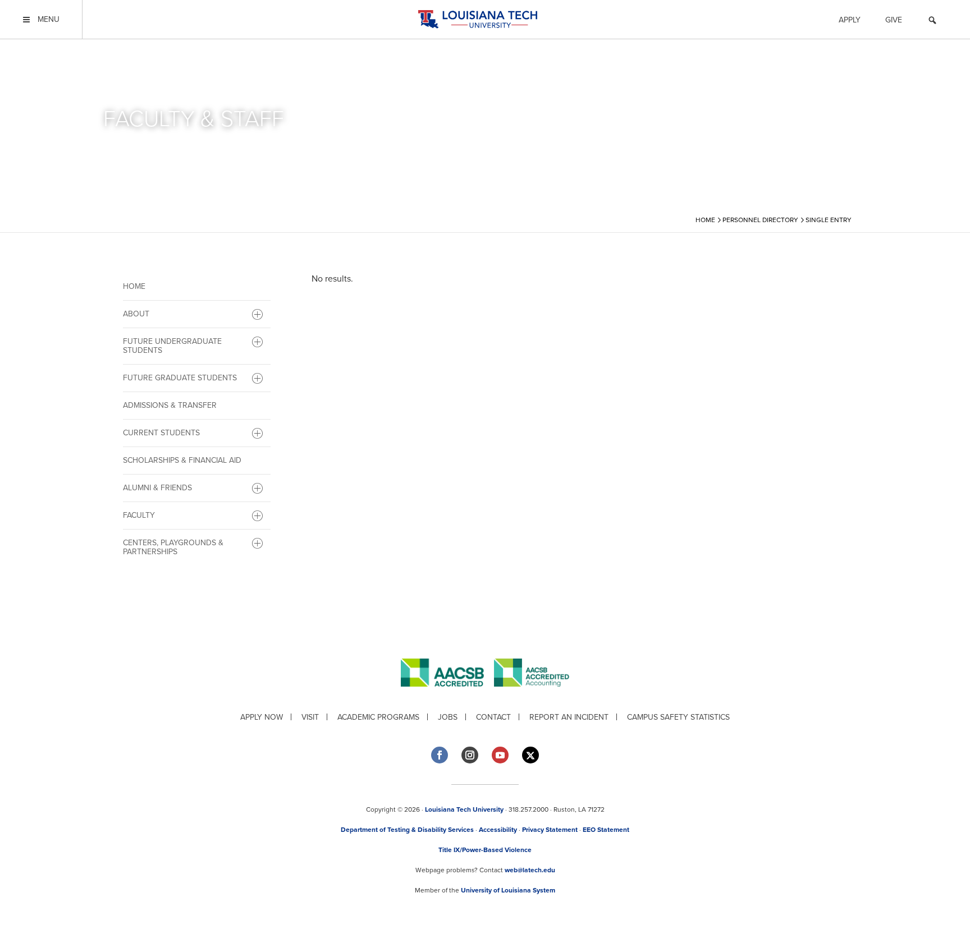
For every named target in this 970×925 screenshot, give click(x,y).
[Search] (932, 21)
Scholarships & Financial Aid (182, 460)
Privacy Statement (550, 830)
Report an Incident (568, 717)
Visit (310, 717)
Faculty (139, 515)
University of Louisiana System (508, 890)
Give (893, 20)
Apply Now (261, 717)
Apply (850, 20)
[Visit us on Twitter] (530, 755)
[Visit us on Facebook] (439, 755)
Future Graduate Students (180, 378)
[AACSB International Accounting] (531, 695)
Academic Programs (378, 717)
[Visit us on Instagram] (469, 755)
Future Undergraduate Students (172, 346)
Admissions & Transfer (170, 405)
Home (134, 286)
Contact (493, 717)
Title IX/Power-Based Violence (485, 850)
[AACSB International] (447, 695)
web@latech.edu (530, 870)
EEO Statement (606, 830)
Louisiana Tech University (464, 809)
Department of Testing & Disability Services (407, 830)
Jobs (447, 717)
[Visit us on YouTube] (500, 755)
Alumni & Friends (157, 488)
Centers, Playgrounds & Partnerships (173, 547)
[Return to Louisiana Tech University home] (477, 19)
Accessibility (498, 830)
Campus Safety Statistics (678, 717)
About (136, 314)
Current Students (161, 433)
